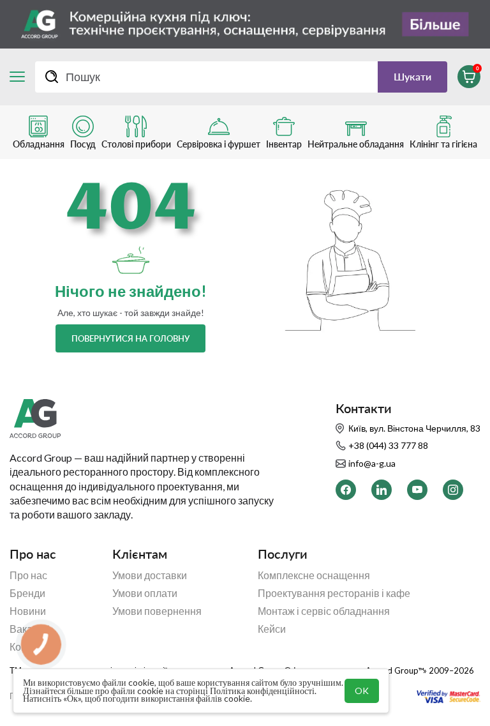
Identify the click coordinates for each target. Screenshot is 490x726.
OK (362, 690)
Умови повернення (157, 611)
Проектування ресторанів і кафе (334, 593)
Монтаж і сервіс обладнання (324, 611)
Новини (28, 611)
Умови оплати (144, 593)
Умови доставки (149, 575)
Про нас (28, 575)
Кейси (272, 629)
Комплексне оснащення (314, 575)
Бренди (27, 593)
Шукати (412, 76)
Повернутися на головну (130, 338)
